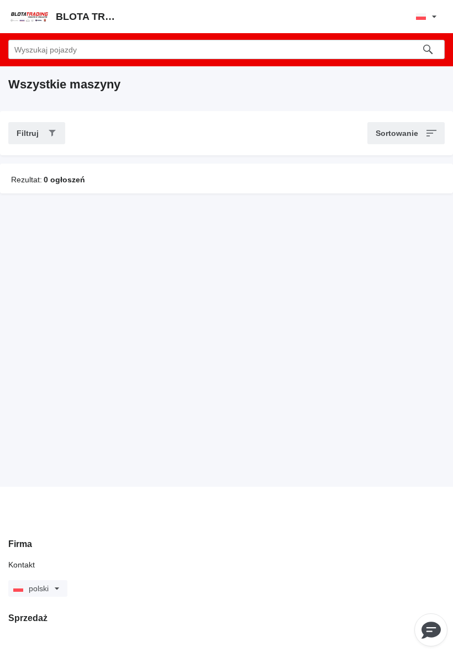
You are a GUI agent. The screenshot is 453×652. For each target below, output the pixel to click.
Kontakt (21, 564)
